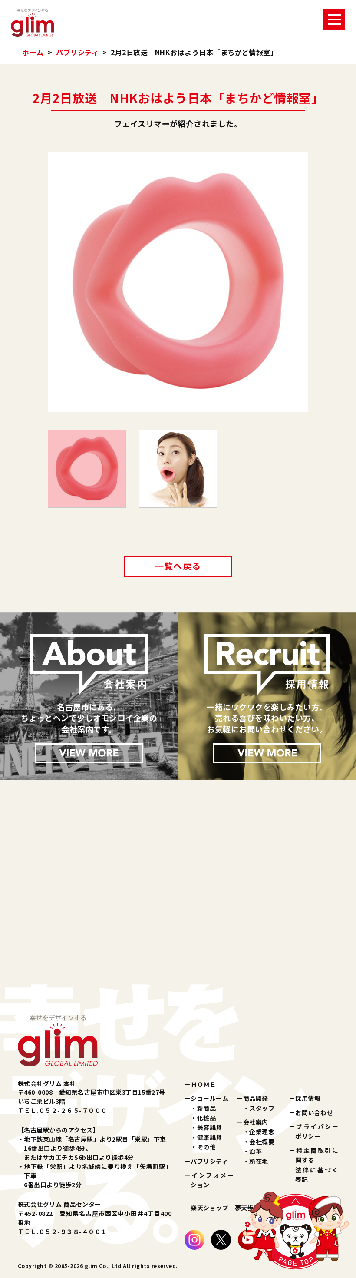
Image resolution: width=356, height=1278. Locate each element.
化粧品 (206, 1117)
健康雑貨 (209, 1137)
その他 (206, 1146)
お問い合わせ (314, 1112)
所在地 (258, 1161)
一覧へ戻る (178, 566)
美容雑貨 (209, 1127)
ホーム (32, 52)
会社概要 (261, 1141)
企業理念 (261, 1131)
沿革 (255, 1151)
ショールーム (209, 1098)
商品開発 (255, 1098)
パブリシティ (77, 52)
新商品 (206, 1108)
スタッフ (261, 1108)
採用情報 (307, 1098)
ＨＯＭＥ (203, 1084)
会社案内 (255, 1122)
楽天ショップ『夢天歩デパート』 (238, 1207)
